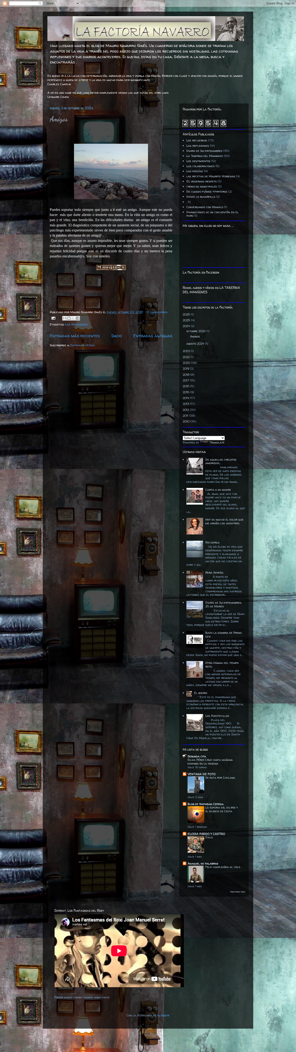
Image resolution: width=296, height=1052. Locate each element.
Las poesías (194, 171)
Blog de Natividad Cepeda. (206, 804)
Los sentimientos (198, 161)
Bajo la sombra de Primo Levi (223, 634)
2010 (186, 421)
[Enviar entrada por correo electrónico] (53, 318)
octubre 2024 (196, 331)
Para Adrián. (214, 572)
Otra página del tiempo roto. (222, 664)
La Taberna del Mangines (204, 156)
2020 (187, 363)
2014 (186, 398)
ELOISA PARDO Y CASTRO (206, 834)
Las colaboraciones (200, 166)
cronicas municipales (201, 186)
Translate (217, 442)
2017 (186, 380)
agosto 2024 (195, 343)
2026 (187, 314)
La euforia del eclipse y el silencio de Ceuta (221, 809)
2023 (187, 351)
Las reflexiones (76, 324)
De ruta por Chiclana (220, 778)
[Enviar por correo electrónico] (64, 318)
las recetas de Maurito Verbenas (210, 176)
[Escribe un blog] (69, 318)
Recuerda (212, 542)
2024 (187, 326)
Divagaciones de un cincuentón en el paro (212, 214)
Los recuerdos (196, 140)
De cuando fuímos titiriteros (206, 191)
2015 (186, 392)
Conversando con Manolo (204, 207)
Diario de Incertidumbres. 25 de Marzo (223, 604)
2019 (186, 368)
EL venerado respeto (201, 181)
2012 (186, 410)
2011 (186, 415)
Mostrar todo (237, 891)
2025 (187, 320)
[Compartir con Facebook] (77, 318)
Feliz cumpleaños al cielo (222, 867)
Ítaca (209, 837)
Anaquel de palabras (203, 863)
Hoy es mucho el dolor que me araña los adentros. (224, 521)
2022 (187, 357)
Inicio (116, 336)
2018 (186, 374)
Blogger (163, 1015)
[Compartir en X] (73, 318)
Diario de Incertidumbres (204, 151)
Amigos (59, 119)
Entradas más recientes (75, 336)
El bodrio (200, 693)
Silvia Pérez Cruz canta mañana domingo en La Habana (210, 761)
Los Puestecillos (217, 716)
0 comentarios (157, 312)
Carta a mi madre (218, 489)
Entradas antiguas (152, 336)
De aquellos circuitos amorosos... (221, 461)
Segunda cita (197, 756)
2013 (186, 404)
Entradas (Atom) (82, 345)
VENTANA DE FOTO (202, 774)
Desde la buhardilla (200, 196)
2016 (186, 386)
